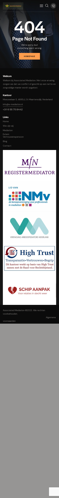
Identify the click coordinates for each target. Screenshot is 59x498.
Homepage (29, 56)
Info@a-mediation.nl (13, 104)
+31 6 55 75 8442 (13, 109)
